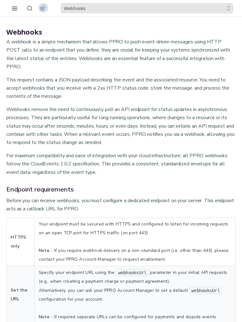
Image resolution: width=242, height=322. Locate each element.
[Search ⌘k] (30, 8)
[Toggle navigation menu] (14, 8)
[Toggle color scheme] (43, 8)
